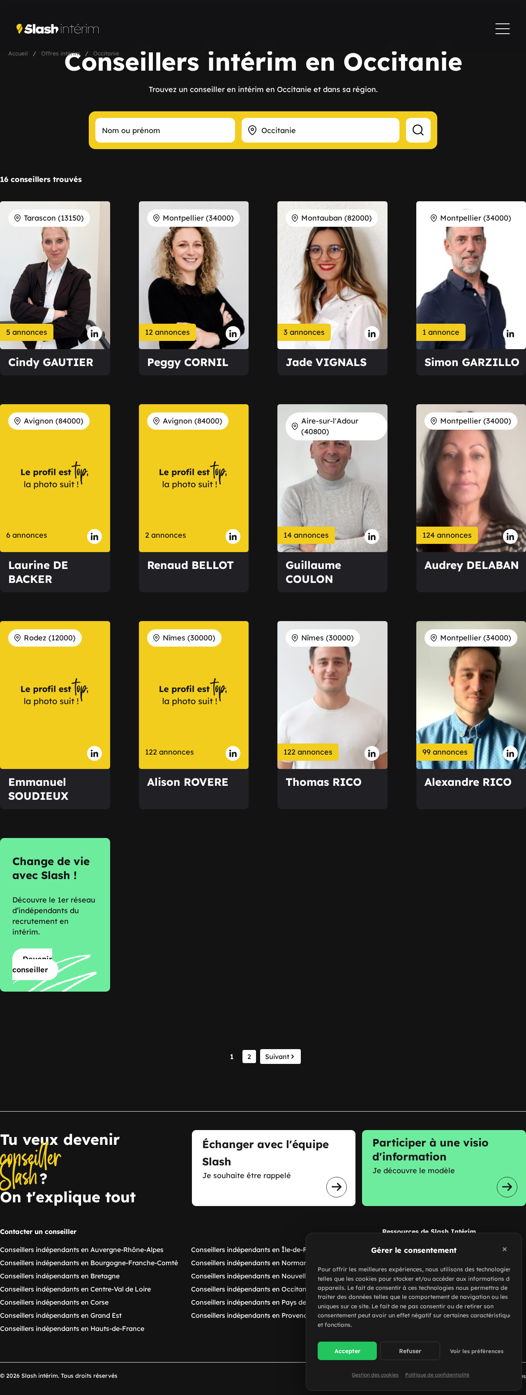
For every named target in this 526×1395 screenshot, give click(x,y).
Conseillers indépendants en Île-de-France (258, 1249)
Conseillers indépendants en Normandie (254, 1263)
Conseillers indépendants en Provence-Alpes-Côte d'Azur (280, 1315)
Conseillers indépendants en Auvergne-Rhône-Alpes (82, 1249)
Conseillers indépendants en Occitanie (251, 1289)
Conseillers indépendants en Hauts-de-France (72, 1328)
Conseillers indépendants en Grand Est (61, 1315)
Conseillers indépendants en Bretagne (60, 1276)
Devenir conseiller (32, 964)
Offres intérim (60, 53)
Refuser (410, 1351)
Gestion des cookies (375, 1375)
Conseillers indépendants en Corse (54, 1302)
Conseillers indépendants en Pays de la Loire (261, 1302)
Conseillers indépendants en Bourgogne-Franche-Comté (89, 1263)
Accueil (18, 53)
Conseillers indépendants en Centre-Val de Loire (75, 1289)
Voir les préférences (476, 1351)
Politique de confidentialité (437, 1375)
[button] (506, 1250)
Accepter (347, 1351)
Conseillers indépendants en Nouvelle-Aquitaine (266, 1276)
